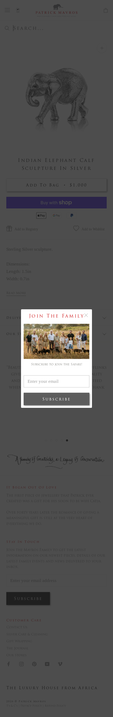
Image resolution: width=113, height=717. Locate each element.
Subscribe (56, 398)
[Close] (86, 315)
